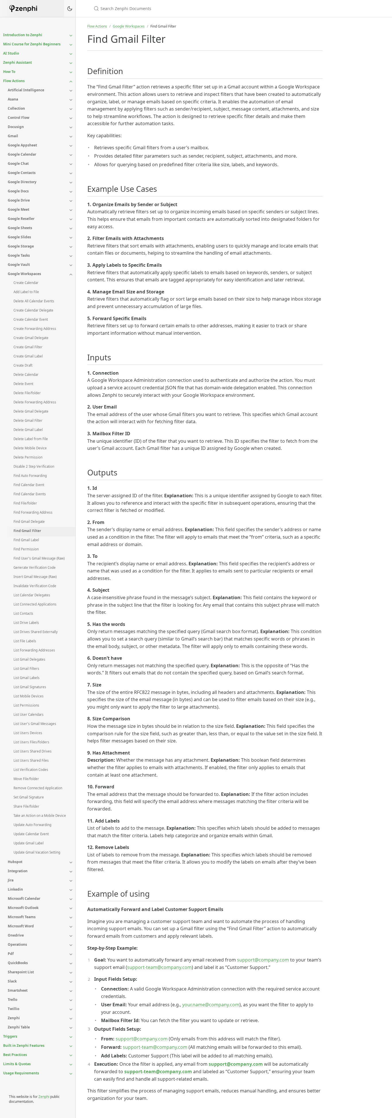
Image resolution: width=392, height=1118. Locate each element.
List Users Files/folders (31, 742)
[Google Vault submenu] (70, 265)
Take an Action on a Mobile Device (39, 815)
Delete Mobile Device (30, 448)
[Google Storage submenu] (70, 247)
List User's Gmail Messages (34, 724)
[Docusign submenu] (70, 127)
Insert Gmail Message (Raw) (35, 577)
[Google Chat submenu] (70, 164)
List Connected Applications (35, 604)
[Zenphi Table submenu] (70, 1027)
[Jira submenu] (70, 880)
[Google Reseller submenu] (70, 219)
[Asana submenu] (70, 100)
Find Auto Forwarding (30, 475)
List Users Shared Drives (32, 751)
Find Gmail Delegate (29, 521)
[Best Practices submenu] (70, 1055)
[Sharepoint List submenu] (70, 972)
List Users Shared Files (31, 760)
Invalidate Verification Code (34, 586)
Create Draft (22, 365)
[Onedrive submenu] (70, 936)
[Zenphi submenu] (70, 1018)
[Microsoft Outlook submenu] (70, 908)
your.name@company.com (210, 1004)
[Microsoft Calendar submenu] (70, 899)
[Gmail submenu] (70, 136)
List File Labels (24, 641)
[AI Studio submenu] (70, 54)
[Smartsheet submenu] (70, 991)
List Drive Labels (26, 622)
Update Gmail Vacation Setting (36, 852)
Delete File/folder (27, 393)
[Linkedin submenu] (70, 890)
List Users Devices (27, 733)
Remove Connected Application (37, 788)
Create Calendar (25, 283)
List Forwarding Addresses (34, 650)
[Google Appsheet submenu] (70, 145)
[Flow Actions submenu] (70, 81)
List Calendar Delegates (31, 595)
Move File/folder (26, 779)
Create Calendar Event (30, 319)
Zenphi (43, 1096)
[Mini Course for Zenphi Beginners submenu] (70, 44)
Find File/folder (25, 503)
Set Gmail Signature (28, 797)
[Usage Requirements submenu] (70, 1073)
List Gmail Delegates (29, 659)
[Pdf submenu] (70, 954)
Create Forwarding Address (34, 328)
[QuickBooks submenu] (70, 963)
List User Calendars (28, 714)
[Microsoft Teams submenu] (70, 917)
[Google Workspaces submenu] (70, 274)
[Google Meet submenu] (70, 210)
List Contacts (23, 613)
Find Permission (26, 549)
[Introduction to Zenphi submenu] (70, 35)
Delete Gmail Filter (27, 420)
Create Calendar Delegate (33, 310)
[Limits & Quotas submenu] (70, 1064)
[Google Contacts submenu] (70, 173)
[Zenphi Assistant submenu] (70, 63)
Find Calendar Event (28, 485)
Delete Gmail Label (28, 430)
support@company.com (263, 960)
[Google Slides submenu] (70, 237)
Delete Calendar (25, 374)
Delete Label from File (30, 439)
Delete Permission (27, 457)
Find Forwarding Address (33, 512)
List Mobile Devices (28, 696)
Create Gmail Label (28, 356)
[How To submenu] (70, 72)
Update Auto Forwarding (32, 825)
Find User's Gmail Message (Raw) (39, 558)
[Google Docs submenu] (70, 191)
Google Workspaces (129, 26)
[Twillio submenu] (70, 1009)
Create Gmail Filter (27, 347)
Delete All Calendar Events (33, 301)
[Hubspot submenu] (70, 862)
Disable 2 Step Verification (33, 466)
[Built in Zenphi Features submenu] (70, 1046)
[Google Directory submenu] (70, 182)
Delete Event (23, 384)
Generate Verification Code (34, 567)
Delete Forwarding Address (34, 402)
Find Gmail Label (26, 540)
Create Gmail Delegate (30, 338)
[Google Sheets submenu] (70, 228)
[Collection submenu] (70, 109)
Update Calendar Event (31, 834)
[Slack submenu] (70, 982)
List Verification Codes (30, 769)
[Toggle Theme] (69, 8)
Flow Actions (97, 26)
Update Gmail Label (28, 843)
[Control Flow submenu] (70, 118)
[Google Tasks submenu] (70, 256)
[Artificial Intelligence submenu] (70, 90)
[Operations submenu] (70, 945)
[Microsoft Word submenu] (70, 926)
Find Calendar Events (29, 494)
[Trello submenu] (70, 1000)
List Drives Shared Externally (35, 632)
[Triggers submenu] (70, 1037)
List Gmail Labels (26, 678)
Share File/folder (26, 806)
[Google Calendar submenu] (70, 155)
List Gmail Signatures (29, 687)
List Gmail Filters (26, 668)
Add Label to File (26, 292)
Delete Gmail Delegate (30, 411)
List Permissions (26, 705)
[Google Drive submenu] (70, 201)
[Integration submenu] (70, 871)
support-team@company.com (159, 967)
